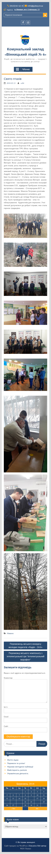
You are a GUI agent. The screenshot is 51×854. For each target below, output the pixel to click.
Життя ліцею (12, 760)
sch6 (22, 83)
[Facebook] (23, 23)
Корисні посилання (13, 15)
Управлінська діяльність (17, 773)
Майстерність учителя (17, 770)
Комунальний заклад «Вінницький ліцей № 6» (25, 51)
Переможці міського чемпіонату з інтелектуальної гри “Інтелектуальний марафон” (25, 656)
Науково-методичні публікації (20, 766)
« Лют (13, 808)
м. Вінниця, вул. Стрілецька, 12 (27, 10)
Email (6, 716)
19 (7, 802)
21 (19, 802)
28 (19, 805)
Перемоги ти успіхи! (16, 763)
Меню (26, 69)
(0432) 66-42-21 (16, 6)
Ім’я (5, 707)
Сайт (6, 726)
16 (31, 798)
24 (37, 802)
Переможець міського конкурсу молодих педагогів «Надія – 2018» (25, 645)
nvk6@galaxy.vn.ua (35, 6)
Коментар (8, 678)
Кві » (37, 808)
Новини (10, 633)
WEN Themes (25, 848)
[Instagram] (28, 23)
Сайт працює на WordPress (15, 845)
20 (13, 802)
